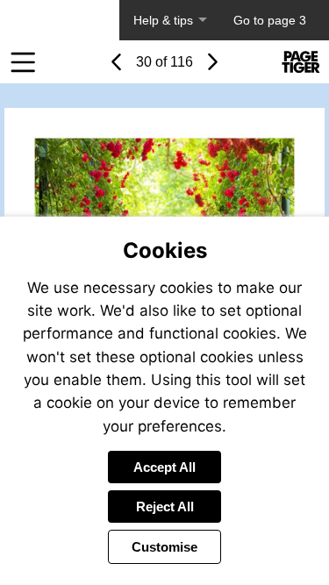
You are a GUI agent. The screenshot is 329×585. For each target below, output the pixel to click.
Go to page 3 (269, 20)
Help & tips (163, 20)
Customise (164, 546)
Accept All (164, 467)
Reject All (165, 506)
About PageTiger (59, 20)
